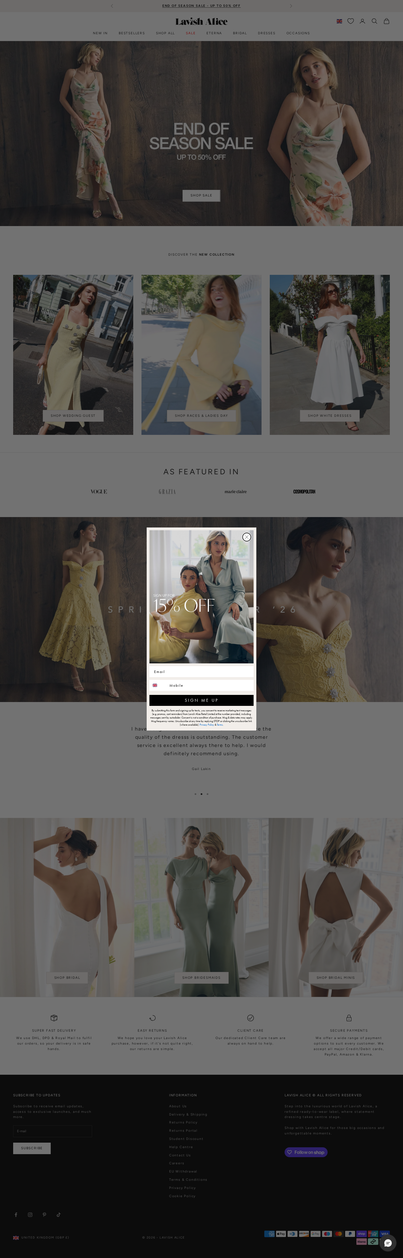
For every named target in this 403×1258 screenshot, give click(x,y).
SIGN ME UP (201, 700)
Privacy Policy (207, 724)
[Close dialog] (247, 537)
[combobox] (158, 685)
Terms (220, 724)
